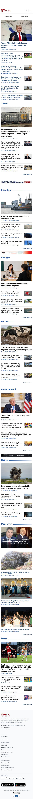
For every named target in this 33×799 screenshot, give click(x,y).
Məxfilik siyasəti (5, 765)
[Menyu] (30, 10)
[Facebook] (6, 778)
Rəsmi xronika (4, 739)
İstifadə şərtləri (5, 762)
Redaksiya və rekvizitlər (7, 747)
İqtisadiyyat (6, 190)
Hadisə (4, 460)
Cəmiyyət (5, 257)
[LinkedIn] (20, 778)
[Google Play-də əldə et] (20, 785)
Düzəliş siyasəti (5, 754)
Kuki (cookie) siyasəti (6, 769)
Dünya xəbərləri (8, 389)
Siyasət (4, 103)
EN (13, 796)
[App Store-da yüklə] (7, 785)
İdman (4, 639)
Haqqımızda (4, 745)
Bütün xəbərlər (27, 174)
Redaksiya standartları (6, 752)
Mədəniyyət (6, 524)
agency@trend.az (5, 729)
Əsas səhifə (8, 16)
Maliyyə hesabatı (5, 756)
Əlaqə (2, 749)
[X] (9, 778)
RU (19, 796)
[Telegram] (16, 778)
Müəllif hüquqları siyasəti (7, 767)
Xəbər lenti (24, 16)
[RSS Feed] (23, 778)
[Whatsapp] (2, 778)
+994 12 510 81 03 (5, 727)
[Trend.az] (6, 10)
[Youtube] (13, 778)
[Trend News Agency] (5, 715)
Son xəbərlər (4, 736)
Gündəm (5, 321)
